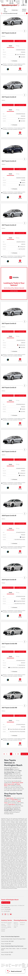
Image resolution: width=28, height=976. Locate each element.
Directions (22, 924)
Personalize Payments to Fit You (8, 40)
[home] (22, 5)
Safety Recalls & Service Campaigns (24, 965)
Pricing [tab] (17, 45)
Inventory (4, 920)
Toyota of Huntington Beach (3, 965)
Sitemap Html (16, 965)
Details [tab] (10, 45)
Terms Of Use (10, 965)
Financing (17, 920)
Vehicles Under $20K (3, 925)
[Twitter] (26, 1)
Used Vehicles (4, 927)
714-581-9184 (7, 907)
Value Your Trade (21, 40)
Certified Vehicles (3, 930)
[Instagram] (5, 914)
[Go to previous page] (7, 754)
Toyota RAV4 (14, 799)
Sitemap (13, 965)
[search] (24, 5)
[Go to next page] (15, 754)
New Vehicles (4, 922)
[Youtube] (26, 2)
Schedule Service (9, 923)
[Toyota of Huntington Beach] (9, 5)
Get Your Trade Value (14, 290)
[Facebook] (2, 914)
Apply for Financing (16, 923)
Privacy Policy (7, 965)
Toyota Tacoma (15, 782)
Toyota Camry (10, 784)
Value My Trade (16, 926)
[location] (14, 1)
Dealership (23, 920)
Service (9, 920)
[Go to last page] (18, 754)
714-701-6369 (10, 2)
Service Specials (9, 926)
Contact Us (6, 902)
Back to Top (24, 754)
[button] (24, 31)
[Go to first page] (4, 754)
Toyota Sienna (11, 804)
